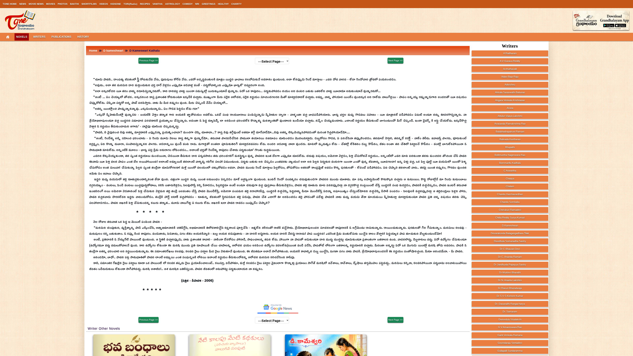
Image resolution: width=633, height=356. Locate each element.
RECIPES (145, 4)
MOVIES (50, 4)
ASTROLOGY (172, 4)
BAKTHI (74, 4)
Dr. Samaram (510, 311)
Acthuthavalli (510, 69)
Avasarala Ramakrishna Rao (510, 123)
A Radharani (509, 53)
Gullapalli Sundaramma (509, 350)
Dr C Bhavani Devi (510, 249)
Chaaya (510, 178)
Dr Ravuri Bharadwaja (510, 288)
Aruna (510, 108)
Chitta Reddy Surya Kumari (510, 217)
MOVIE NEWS (36, 4)
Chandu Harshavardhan (510, 194)
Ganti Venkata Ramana (509, 335)
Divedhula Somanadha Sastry (510, 241)
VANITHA (157, 4)
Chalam (510, 186)
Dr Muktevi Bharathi (510, 272)
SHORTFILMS (89, 4)
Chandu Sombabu (510, 202)
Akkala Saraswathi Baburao (510, 92)
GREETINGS (208, 4)
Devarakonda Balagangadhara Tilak (510, 233)
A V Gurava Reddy (510, 61)
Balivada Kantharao (509, 139)
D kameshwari (113, 50)
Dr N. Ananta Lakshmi (510, 280)
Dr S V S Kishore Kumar (510, 296)
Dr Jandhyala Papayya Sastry (510, 264)
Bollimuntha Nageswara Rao (510, 155)
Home (93, 50)
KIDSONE (115, 4)
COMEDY (187, 4)
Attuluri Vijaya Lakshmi (510, 116)
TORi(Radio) (130, 4)
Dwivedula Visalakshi (509, 319)
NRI (197, 4)
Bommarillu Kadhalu (510, 163)
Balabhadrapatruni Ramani (510, 131)
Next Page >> (395, 60)
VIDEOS (103, 4)
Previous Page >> (148, 60)
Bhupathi (510, 147)
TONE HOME (10, 4)
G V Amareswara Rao (510, 327)
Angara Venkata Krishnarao (510, 100)
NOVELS (21, 36)
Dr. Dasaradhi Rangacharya (510, 303)
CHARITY (236, 4)
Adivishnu (510, 84)
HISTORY (83, 36)
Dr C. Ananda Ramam (510, 256)
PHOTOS (62, 4)
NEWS (22, 4)
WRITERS (39, 36)
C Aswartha (510, 170)
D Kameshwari (510, 225)
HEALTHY (223, 4)
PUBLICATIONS (61, 36)
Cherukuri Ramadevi (510, 209)
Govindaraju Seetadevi (510, 342)
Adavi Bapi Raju (509, 76)
